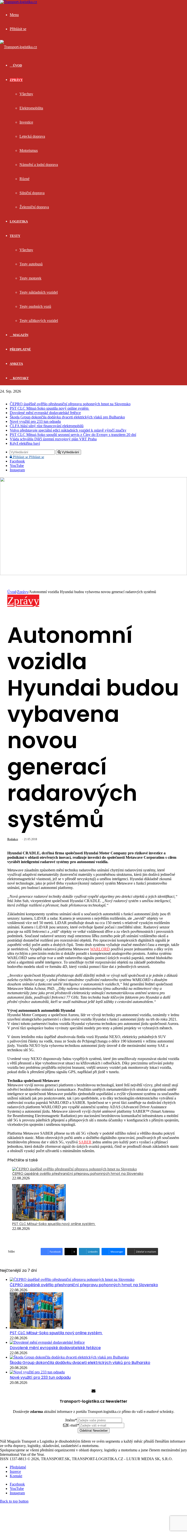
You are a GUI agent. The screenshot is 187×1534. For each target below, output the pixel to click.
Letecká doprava (32, 136)
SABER (85, 1142)
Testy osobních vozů (35, 306)
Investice (26, 122)
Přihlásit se (28, 457)
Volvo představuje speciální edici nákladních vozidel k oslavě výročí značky (68, 430)
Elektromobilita (31, 108)
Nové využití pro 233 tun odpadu (35, 421)
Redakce (12, 839)
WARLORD (100, 949)
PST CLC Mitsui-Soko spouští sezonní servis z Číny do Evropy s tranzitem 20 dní (73, 435)
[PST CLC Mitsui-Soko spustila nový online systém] (39, 1219)
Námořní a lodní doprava (38, 165)
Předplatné (20, 349)
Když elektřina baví (25, 443)
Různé (24, 179)
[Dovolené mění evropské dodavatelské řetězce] (47, 1342)
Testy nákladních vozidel (38, 292)
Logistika (19, 221)
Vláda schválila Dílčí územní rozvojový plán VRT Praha (53, 439)
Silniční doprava (32, 193)
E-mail (73, 1425)
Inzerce (15, 1471)
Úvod (11, 592)
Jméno (71, 1420)
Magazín (20, 335)
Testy (15, 236)
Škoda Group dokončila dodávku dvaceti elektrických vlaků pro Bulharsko (67, 417)
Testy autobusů (31, 264)
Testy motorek (30, 278)
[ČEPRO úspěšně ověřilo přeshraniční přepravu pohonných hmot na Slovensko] (74, 1169)
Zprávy (16, 80)
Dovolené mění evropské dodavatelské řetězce (45, 413)
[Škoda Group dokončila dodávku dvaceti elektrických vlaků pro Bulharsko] (69, 1357)
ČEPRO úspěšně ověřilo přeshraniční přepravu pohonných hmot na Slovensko (70, 404)
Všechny (26, 94)
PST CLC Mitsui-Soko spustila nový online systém (49, 408)
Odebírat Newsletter (94, 1430)
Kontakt (20, 378)
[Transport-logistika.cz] (18, 47)
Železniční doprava (34, 207)
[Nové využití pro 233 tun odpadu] (37, 1372)
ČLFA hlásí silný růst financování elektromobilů (47, 426)
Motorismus (28, 150)
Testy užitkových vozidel (38, 320)
